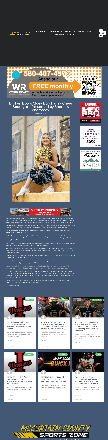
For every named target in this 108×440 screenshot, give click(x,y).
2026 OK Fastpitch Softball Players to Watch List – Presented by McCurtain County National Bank (19, 380)
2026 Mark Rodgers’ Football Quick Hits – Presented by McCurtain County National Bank (54, 379)
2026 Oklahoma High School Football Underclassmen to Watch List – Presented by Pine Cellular (19, 325)
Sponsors (71, 34)
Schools (68, 31)
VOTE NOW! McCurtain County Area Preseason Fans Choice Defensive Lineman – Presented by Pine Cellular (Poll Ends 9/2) (53, 325)
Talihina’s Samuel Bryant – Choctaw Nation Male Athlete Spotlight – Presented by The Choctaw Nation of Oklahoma (86, 380)
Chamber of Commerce (47, 31)
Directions (59, 34)
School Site (83, 31)
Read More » (10, 340)
